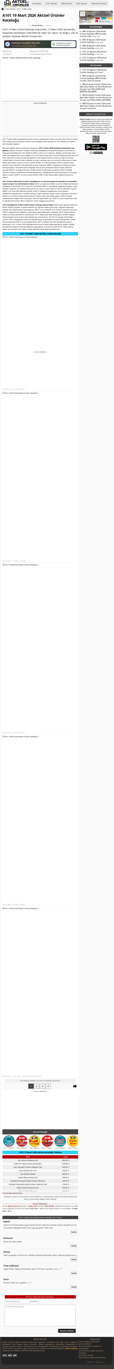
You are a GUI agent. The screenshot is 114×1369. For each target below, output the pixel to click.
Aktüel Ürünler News (98, 1357)
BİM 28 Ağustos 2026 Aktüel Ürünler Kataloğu (93, 47)
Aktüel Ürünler (7, 51)
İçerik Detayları (40, 1203)
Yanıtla (73, 1232)
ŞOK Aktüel (81, 3)
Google (86, 1342)
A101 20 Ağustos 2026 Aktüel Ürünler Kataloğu (93, 71)
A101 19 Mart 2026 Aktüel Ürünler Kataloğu (33, 18)
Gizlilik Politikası (71, 1348)
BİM (10, 1355)
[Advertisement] (40, 119)
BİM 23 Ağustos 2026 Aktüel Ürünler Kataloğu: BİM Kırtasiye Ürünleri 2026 (93, 33)
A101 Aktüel (51, 3)
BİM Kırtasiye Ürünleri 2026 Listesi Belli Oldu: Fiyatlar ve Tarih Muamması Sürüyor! (96, 86)
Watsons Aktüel (99, 3)
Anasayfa (37, 3)
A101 (5, 1355)
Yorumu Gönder (67, 1331)
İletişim (90, 1355)
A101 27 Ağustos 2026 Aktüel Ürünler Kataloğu (93, 52)
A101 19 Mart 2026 (24, 9)
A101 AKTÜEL (11, 9)
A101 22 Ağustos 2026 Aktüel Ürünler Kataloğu (93, 58)
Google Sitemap (95, 1351)
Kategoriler (83, 1353)
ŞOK (14, 1355)
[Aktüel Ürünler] (16, 3)
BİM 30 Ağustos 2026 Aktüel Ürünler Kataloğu (93, 41)
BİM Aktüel (67, 3)
